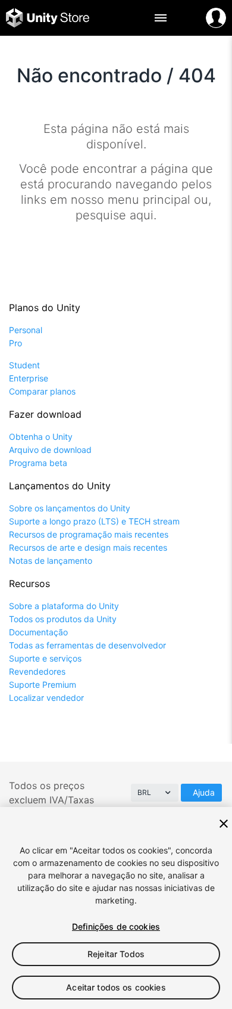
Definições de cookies (116, 926)
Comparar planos (42, 391)
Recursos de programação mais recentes (88, 534)
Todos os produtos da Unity (63, 619)
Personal (25, 330)
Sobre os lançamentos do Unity (69, 508)
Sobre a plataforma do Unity (64, 606)
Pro (15, 343)
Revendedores (37, 671)
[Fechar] (224, 824)
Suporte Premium (42, 684)
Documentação (38, 632)
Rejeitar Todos (116, 954)
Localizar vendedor (46, 698)
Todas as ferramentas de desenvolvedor (87, 645)
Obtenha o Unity (41, 436)
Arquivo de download (50, 450)
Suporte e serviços (45, 658)
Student (24, 365)
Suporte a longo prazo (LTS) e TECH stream (94, 521)
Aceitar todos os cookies (115, 987)
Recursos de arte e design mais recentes (88, 547)
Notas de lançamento (50, 560)
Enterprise (28, 378)
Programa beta (38, 463)
